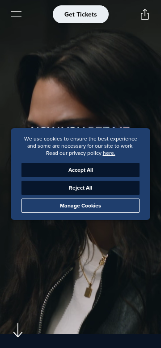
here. (109, 153)
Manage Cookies (80, 205)
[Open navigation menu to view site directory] (16, 14)
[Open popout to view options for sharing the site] (145, 14)
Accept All (80, 170)
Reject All (80, 187)
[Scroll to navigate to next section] (18, 330)
